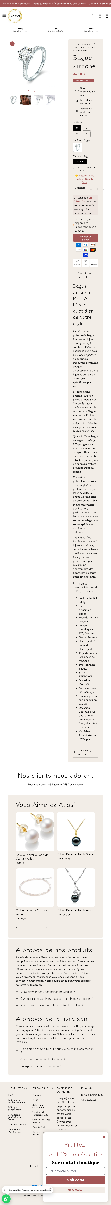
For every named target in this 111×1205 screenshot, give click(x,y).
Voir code (75, 1180)
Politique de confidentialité (40, 1113)
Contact (36, 1095)
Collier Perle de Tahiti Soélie (75, 854)
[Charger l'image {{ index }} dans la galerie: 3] (38, 100)
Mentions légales (17, 1124)
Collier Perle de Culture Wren (31, 912)
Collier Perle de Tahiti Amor (75, 910)
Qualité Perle (39, 1126)
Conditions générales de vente (14, 1117)
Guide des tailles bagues (41, 1120)
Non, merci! (75, 1190)
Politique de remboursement (16, 1101)
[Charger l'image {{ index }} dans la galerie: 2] (25, 100)
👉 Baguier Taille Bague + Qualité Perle (84, 179)
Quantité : (80, 189)
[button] (3, 15)
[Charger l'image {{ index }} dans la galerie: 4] (50, 100)
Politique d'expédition (14, 1108)
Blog (10, 1095)
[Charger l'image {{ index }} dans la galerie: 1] (13, 100)
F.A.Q (35, 1099)
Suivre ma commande (38, 1106)
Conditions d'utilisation (14, 1130)
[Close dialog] (104, 1137)
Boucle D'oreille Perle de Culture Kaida (32, 856)
